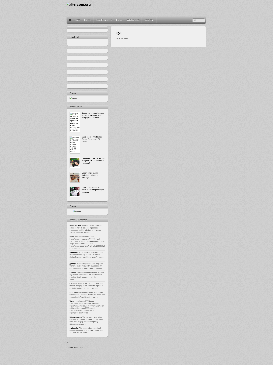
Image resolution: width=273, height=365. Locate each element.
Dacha (119, 20)
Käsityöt (87, 20)
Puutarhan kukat (132, 20)
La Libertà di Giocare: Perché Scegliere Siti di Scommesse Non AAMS (93, 160)
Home (70, 20)
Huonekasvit (149, 20)
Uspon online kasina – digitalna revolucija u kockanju (90, 175)
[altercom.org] (79, 4)
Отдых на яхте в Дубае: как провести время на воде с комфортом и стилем (93, 115)
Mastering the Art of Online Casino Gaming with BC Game (92, 139)
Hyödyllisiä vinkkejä (104, 20)
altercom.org (74, 347)
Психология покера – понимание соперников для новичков (93, 189)
